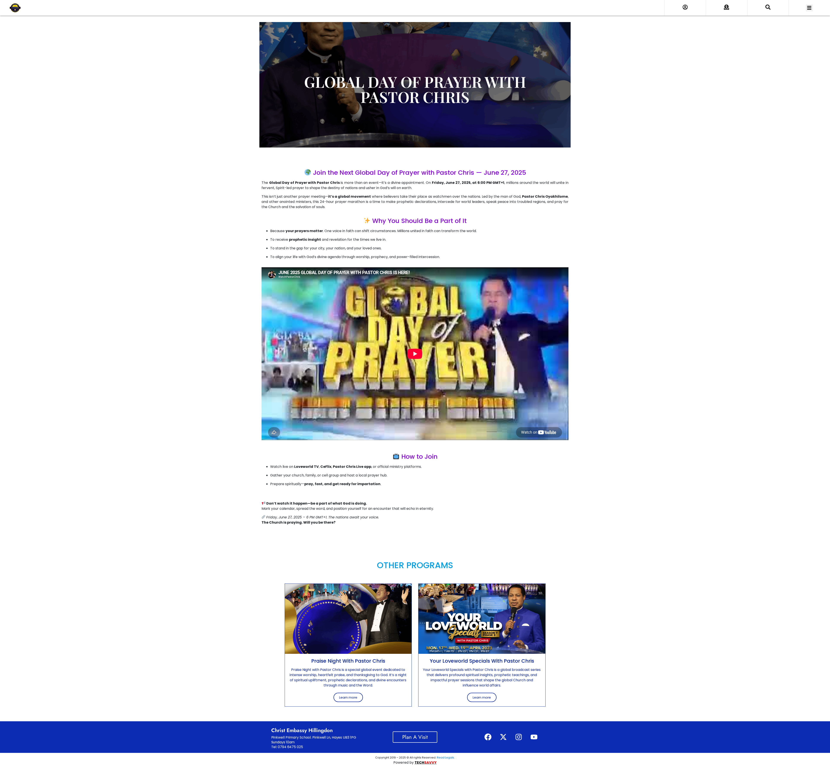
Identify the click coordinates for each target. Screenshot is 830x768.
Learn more (348, 697)
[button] (809, 7)
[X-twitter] (503, 737)
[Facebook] (488, 737)
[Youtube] (534, 737)
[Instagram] (518, 737)
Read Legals (445, 757)
